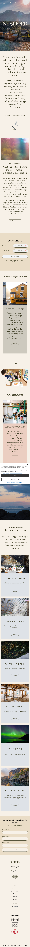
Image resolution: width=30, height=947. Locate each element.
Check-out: (5, 250)
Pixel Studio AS (22, 945)
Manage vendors (6, 473)
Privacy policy (23, 941)
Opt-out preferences (11, 482)
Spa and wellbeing (15, 621)
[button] (28, 464)
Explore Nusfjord (15, 891)
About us (15, 896)
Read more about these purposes (16, 473)
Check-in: (5, 246)
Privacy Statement (19, 482)
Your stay (15, 894)
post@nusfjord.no (17, 871)
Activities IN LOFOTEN (15, 578)
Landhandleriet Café (15, 427)
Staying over (15, 888)
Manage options (15, 479)
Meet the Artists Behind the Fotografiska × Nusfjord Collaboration (15, 170)
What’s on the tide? (15, 664)
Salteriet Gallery (15, 707)
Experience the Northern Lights (15, 749)
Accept (15, 475)
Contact (15, 899)
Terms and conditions (15, 943)
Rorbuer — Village (15, 309)
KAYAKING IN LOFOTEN (15, 791)
